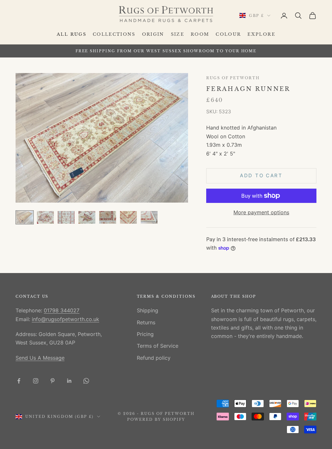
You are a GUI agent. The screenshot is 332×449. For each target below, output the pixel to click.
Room (200, 34)
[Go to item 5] (108, 217)
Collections (114, 34)
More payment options (261, 212)
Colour (228, 34)
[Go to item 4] (87, 217)
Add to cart (261, 175)
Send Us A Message (40, 358)
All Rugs (71, 34)
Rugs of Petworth (233, 78)
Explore (261, 34)
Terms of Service (157, 346)
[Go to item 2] (45, 217)
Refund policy (154, 358)
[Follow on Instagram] (35, 381)
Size (177, 34)
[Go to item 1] (25, 217)
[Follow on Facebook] (19, 381)
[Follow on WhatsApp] (86, 381)
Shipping (147, 310)
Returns (146, 322)
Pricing (145, 334)
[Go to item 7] (149, 217)
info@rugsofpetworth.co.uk (65, 319)
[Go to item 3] (66, 217)
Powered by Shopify (156, 419)
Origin (153, 34)
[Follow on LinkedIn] (69, 381)
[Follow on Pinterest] (52, 381)
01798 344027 (61, 310)
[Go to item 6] (128, 217)
